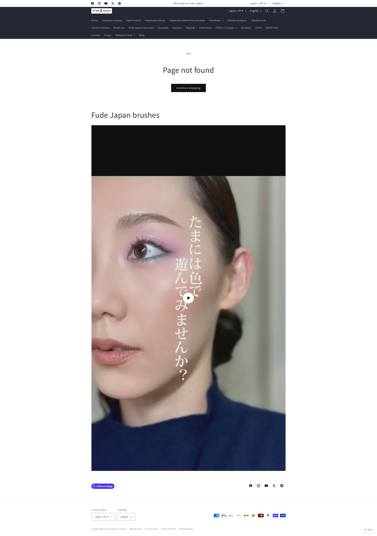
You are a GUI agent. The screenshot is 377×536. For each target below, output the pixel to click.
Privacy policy (151, 529)
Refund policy (136, 529)
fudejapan (103, 529)
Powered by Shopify (117, 529)
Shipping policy (186, 529)
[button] (216, 20)
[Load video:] (188, 298)
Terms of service (168, 529)
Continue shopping (188, 88)
